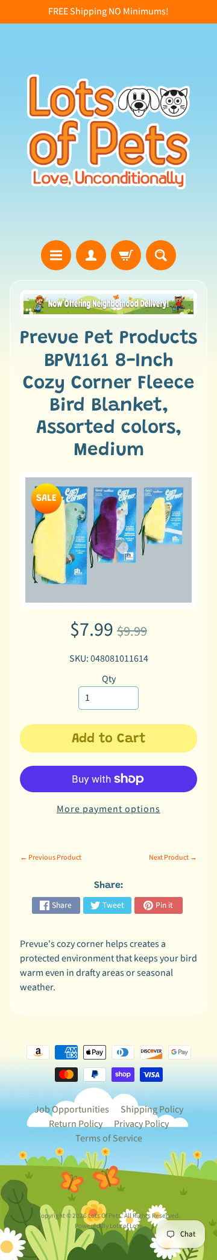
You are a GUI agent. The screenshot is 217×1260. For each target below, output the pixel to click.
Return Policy (75, 1124)
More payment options (108, 809)
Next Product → (173, 857)
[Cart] (126, 255)
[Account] (91, 255)
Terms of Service (108, 1138)
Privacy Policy (141, 1124)
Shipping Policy (152, 1109)
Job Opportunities (71, 1109)
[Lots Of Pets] (108, 132)
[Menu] (56, 255)
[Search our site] (161, 255)
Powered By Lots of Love (109, 1226)
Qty (109, 679)
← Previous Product (50, 857)
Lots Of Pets (104, 1215)
